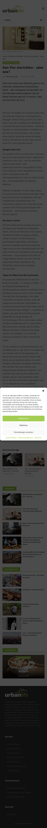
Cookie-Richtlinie (11, 437)
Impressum (38, 437)
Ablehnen (23, 425)
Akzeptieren (23, 418)
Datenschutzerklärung (25, 437)
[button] (43, 390)
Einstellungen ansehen (23, 432)
